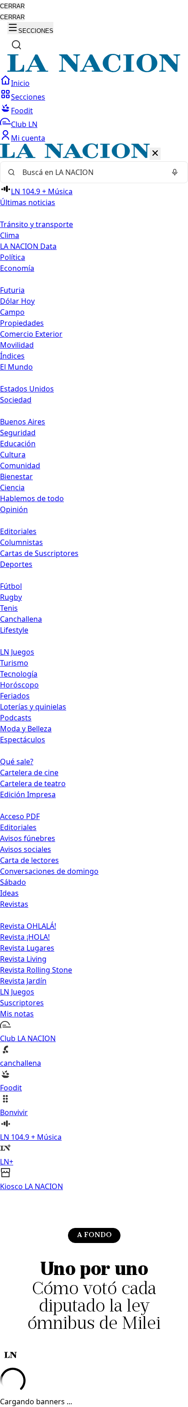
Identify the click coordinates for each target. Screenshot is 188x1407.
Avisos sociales (25, 849)
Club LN (24, 124)
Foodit (22, 111)
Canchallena (21, 619)
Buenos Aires (22, 422)
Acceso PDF (20, 816)
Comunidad (20, 465)
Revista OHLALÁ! (28, 926)
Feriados (15, 696)
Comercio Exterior (31, 334)
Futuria (12, 290)
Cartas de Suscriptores (39, 553)
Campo (12, 312)
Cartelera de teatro (33, 783)
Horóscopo (19, 685)
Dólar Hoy (17, 301)
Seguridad (18, 433)
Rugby (11, 597)
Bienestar (16, 476)
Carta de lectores (29, 860)
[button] (94, 667)
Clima (9, 235)
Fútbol (11, 586)
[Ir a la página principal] (94, 69)
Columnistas (21, 542)
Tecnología (18, 674)
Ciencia (12, 487)
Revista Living (23, 959)
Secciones (28, 97)
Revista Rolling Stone (36, 970)
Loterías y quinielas (33, 707)
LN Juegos (17, 652)
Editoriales (18, 531)
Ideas (9, 893)
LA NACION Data (28, 246)
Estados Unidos (27, 389)
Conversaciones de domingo (49, 871)
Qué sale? (16, 761)
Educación (18, 444)
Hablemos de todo (32, 498)
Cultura (13, 455)
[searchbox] (90, 172)
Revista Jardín (23, 981)
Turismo (14, 663)
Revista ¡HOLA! (25, 937)
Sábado (13, 882)
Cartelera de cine (29, 772)
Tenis (9, 608)
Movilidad (17, 345)
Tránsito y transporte (36, 224)
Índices (12, 356)
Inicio (20, 83)
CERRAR (12, 6)
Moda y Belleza (26, 729)
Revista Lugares (27, 948)
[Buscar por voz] (175, 172)
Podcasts (15, 718)
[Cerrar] (155, 154)
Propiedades (22, 323)
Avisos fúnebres (27, 838)
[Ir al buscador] (16, 45)
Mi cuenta (28, 138)
